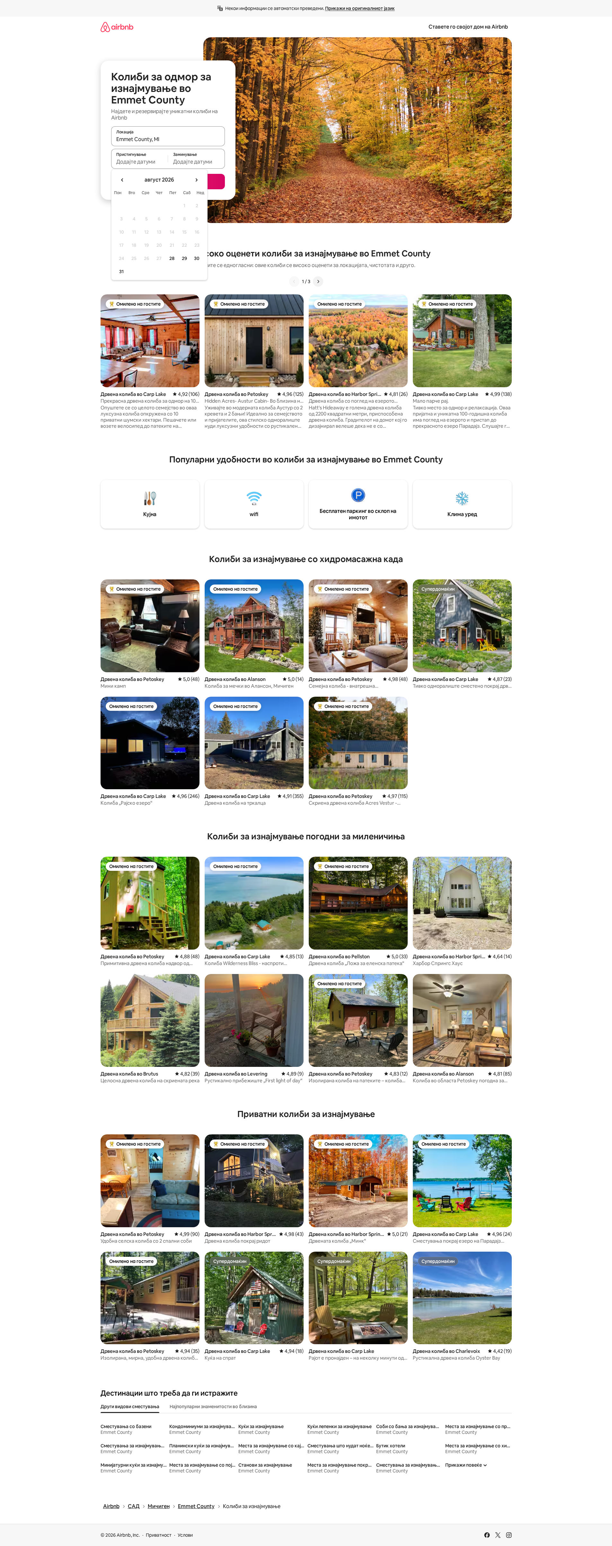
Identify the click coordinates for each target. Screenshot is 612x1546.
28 (171, 258)
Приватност (159, 1535)
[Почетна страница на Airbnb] (117, 27)
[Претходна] (294, 281)
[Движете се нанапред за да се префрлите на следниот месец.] (196, 180)
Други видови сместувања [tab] (130, 1406)
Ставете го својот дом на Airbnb (468, 26)
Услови (185, 1535)
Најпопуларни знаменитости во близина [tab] (213, 1406)
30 (197, 258)
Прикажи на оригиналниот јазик (360, 8)
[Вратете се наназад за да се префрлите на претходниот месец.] (122, 180)
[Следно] (318, 281)
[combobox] (168, 139)
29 (184, 258)
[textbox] (139, 161)
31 (121, 271)
